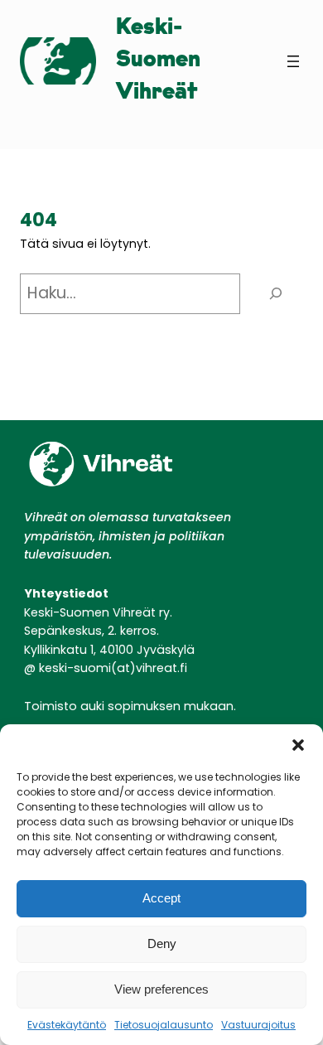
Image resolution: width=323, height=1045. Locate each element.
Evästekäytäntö (66, 1025)
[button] (298, 745)
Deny (161, 943)
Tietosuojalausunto (163, 1025)
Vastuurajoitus (258, 1025)
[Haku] (275, 293)
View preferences (161, 989)
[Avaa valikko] (293, 61)
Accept (161, 898)
